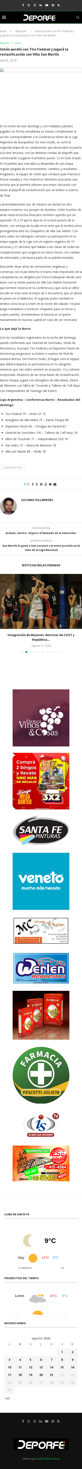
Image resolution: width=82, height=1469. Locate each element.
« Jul (7, 1393)
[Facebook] (23, 5)
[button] (3, 610)
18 (20, 1370)
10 (9, 1362)
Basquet (21, 31)
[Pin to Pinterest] (41, 484)
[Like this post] (27, 484)
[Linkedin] (41, 5)
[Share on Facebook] (33, 484)
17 (9, 1370)
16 (72, 1362)
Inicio (3, 31)
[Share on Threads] (45, 484)
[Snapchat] (53, 5)
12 (30, 1362)
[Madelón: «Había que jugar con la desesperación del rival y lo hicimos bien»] (41, 601)
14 (51, 1362)
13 (41, 1362)
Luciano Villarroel (37, 500)
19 (30, 1370)
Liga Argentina (12, 467)
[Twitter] (28, 5)
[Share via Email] (54, 484)
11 (20, 1362)
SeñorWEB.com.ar (48, 1454)
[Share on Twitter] (36, 484)
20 (41, 1370)
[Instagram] (35, 5)
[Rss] (59, 5)
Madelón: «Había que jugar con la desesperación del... (41, 635)
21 (51, 1370)
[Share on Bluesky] (50, 484)
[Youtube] (46, 5)
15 (62, 1362)
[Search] (78, 17)
